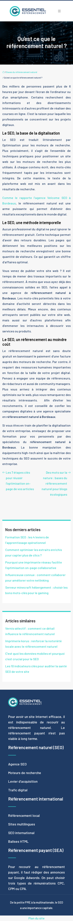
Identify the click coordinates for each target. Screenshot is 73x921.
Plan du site (36, 918)
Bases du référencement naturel (21, 72)
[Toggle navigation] (59, 11)
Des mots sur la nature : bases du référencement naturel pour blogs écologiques (54, 483)
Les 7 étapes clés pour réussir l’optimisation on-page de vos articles (20, 481)
